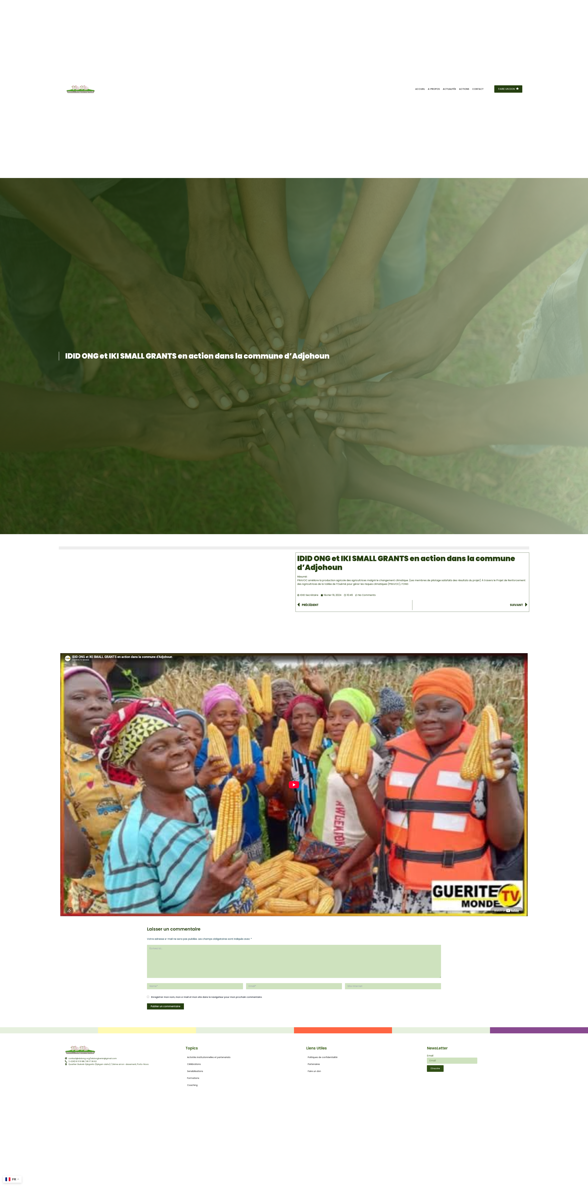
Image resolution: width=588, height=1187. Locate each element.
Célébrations (194, 1064)
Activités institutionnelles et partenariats (208, 1057)
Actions (464, 89)
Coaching (192, 1085)
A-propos (434, 89)
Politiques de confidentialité (322, 1057)
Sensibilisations (195, 1071)
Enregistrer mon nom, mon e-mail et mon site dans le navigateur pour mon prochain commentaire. (206, 997)
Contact (478, 89)
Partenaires (314, 1064)
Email (430, 1055)
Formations (193, 1078)
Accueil (420, 89)
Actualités (449, 89)
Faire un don (314, 1071)
